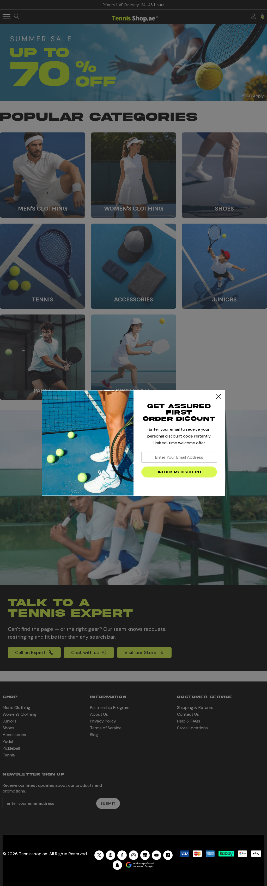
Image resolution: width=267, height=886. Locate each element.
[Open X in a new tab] (99, 855)
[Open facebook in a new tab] (122, 855)
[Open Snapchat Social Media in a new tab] (117, 865)
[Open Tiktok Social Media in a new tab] (168, 855)
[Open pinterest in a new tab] (110, 855)
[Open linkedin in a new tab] (145, 855)
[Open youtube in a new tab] (156, 855)
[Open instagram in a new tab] (133, 855)
